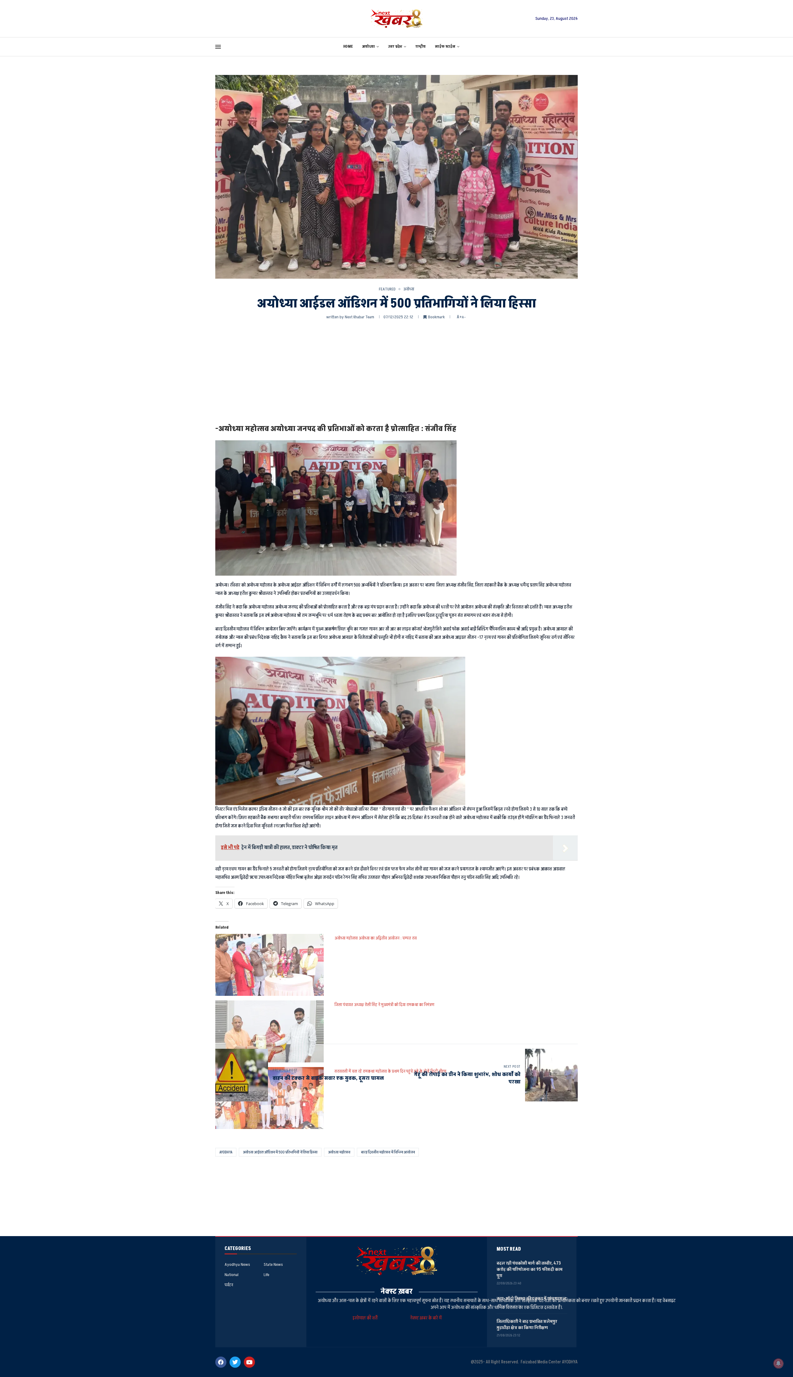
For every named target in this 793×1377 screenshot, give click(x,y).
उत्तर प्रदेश (395, 46)
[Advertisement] (396, 371)
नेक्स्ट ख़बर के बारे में (426, 1318)
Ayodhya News (237, 1264)
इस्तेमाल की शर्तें (366, 1318)
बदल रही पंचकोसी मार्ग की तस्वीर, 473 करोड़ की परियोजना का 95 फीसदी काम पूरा (530, 1269)
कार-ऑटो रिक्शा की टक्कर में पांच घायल (531, 1298)
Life (266, 1275)
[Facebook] (220, 1362)
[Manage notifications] (778, 1363)
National (232, 1275)
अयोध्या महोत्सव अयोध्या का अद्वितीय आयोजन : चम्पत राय (376, 938)
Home (348, 46)
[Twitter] (235, 1362)
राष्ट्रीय (420, 46)
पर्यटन (229, 1285)
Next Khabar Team (359, 317)
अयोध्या (368, 46)
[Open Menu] (218, 47)
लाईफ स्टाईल (445, 46)
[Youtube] (249, 1362)
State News (273, 1264)
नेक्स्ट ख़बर (397, 1291)
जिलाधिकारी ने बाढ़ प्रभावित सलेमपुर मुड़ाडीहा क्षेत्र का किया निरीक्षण (527, 1324)
